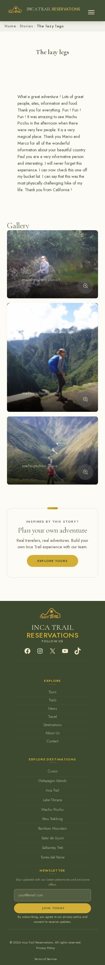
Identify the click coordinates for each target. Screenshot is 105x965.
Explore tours (52, 560)
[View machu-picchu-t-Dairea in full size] (85, 472)
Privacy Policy (45, 948)
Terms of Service (45, 959)
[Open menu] (91, 10)
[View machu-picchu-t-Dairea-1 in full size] (85, 286)
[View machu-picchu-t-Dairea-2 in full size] (85, 399)
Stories (26, 26)
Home (10, 26)
